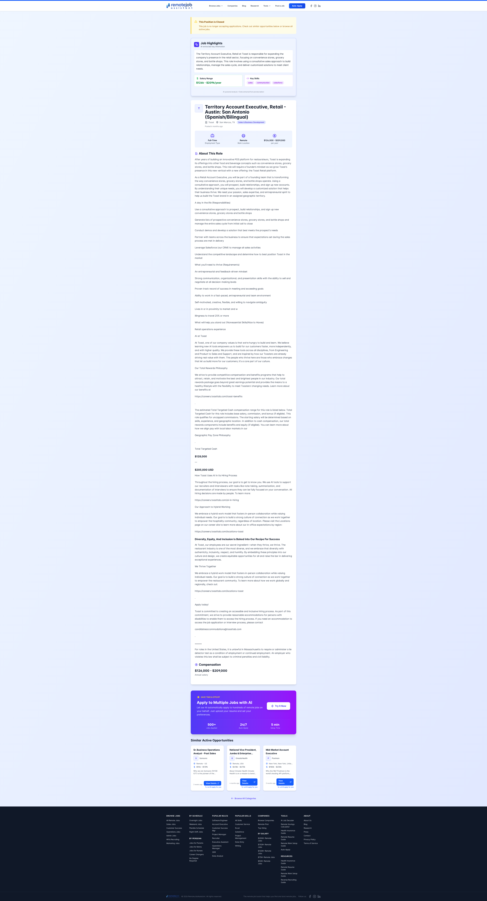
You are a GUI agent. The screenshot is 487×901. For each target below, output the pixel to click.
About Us (307, 820)
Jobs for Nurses (196, 850)
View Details (211, 783)
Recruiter (216, 838)
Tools (265, 6)
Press (306, 832)
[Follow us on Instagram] (315, 6)
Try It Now (280, 706)
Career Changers (196, 854)
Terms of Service (311, 843)
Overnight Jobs (195, 820)
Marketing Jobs (172, 843)
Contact (307, 836)
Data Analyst (217, 856)
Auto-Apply (297, 6)
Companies (233, 6)
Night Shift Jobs (196, 832)
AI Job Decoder (287, 820)
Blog (244, 6)
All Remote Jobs (173, 820)
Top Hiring (262, 828)
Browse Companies (266, 820)
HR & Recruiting (172, 839)
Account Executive (220, 824)
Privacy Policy (310, 839)
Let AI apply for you (214, 787)
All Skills (238, 820)
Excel (237, 828)
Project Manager (219, 834)
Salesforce (239, 832)
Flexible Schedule (196, 828)
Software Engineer (220, 820)
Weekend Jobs (195, 824)
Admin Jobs (171, 836)
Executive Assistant (220, 842)
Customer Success (174, 828)
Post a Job (279, 6)
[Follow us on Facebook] (311, 6)
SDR (214, 852)
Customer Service (242, 824)
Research (255, 6)
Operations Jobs (173, 832)
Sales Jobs (171, 824)
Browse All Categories (245, 798)
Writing (238, 846)
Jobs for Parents (196, 843)
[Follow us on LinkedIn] (319, 6)
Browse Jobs (214, 6)
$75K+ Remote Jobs (266, 857)
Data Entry (239, 842)
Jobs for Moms (195, 847)
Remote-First (263, 824)
